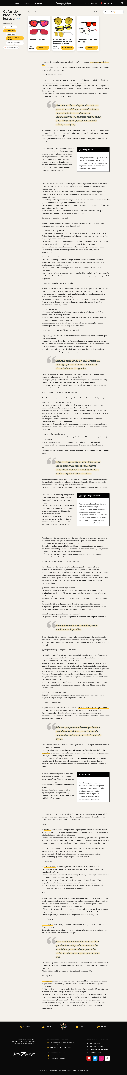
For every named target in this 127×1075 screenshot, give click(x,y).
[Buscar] (122, 3)
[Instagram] (101, 1058)
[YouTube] (88, 1058)
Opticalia (47, 829)
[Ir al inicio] (24, 1053)
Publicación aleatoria (57, 1058)
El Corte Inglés (50, 866)
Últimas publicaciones (58, 1056)
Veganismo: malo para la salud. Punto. (63, 1047)
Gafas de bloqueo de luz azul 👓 (14, 38)
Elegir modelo (42, 47)
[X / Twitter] (95, 1058)
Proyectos (37, 3)
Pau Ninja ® (42, 1070)
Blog (87, 3)
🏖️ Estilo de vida (10, 27)
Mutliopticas (47, 981)
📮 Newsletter (107, 3)
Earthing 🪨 (11, 34)
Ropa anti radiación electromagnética (13, 43)
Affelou (45, 898)
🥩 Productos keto (11, 47)
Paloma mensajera (96, 1052)
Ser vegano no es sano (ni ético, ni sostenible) (62, 1044)
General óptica (47, 924)
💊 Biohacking (9, 30)
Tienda (17, 3)
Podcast (94, 3)
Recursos (26, 3)
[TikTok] (107, 1058)
